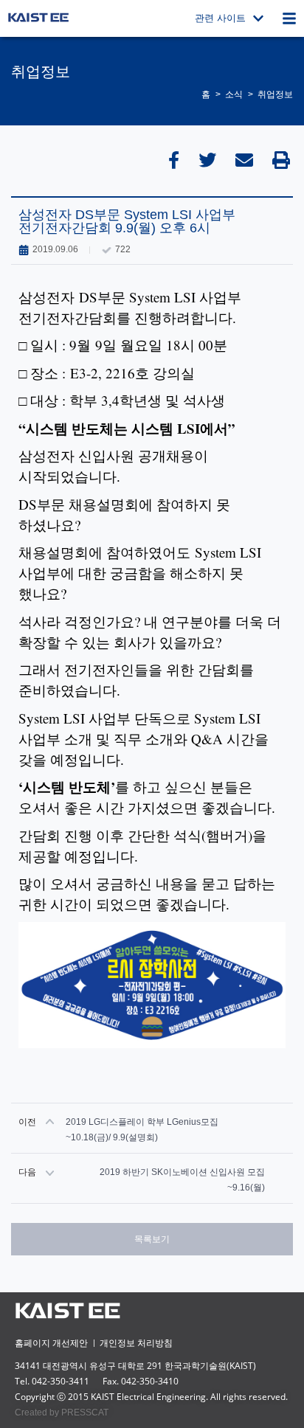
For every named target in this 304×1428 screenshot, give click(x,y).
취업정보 (275, 94)
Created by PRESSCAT (61, 1412)
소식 (234, 94)
